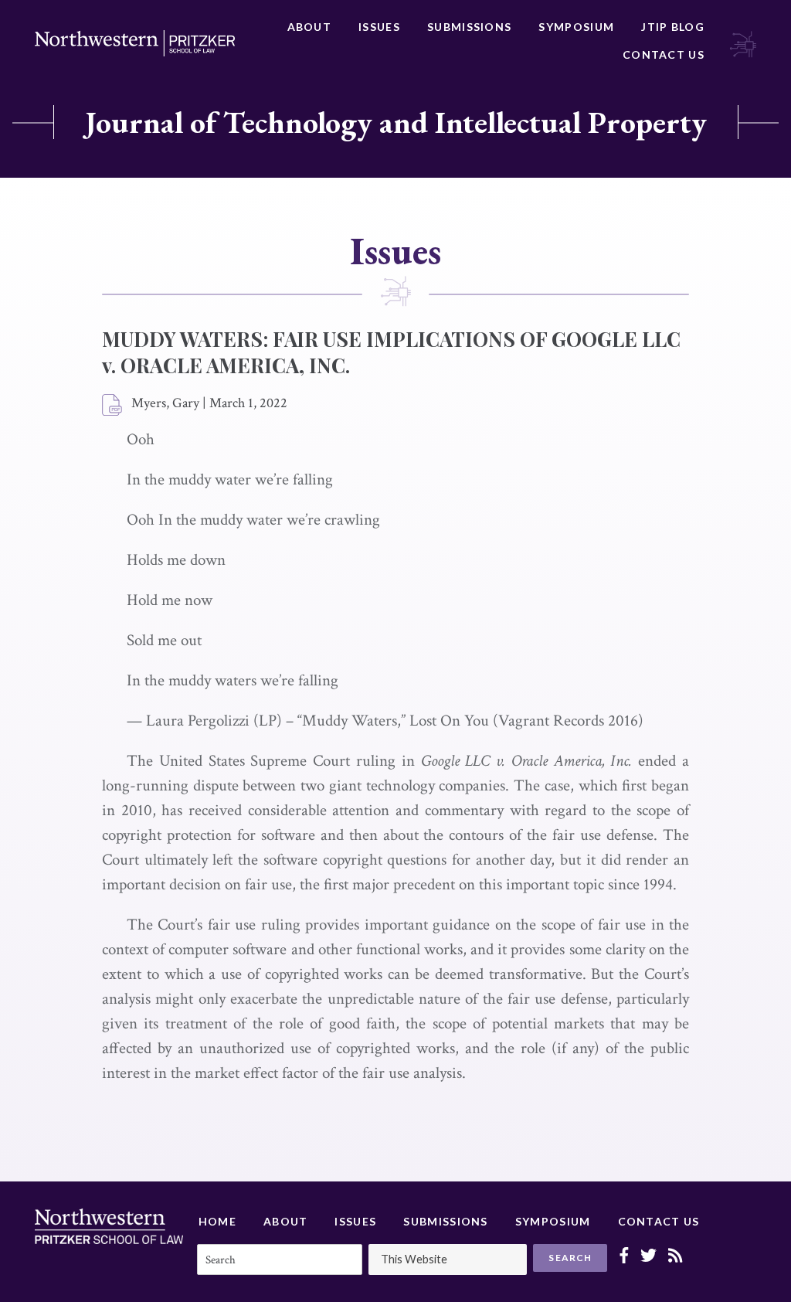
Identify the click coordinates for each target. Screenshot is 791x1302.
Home (217, 1221)
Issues (379, 26)
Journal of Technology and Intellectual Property (396, 122)
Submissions (469, 26)
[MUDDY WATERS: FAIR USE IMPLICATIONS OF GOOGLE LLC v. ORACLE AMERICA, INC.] (113, 405)
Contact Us (663, 54)
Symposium (576, 26)
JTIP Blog (672, 26)
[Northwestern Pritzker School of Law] (135, 43)
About (309, 26)
